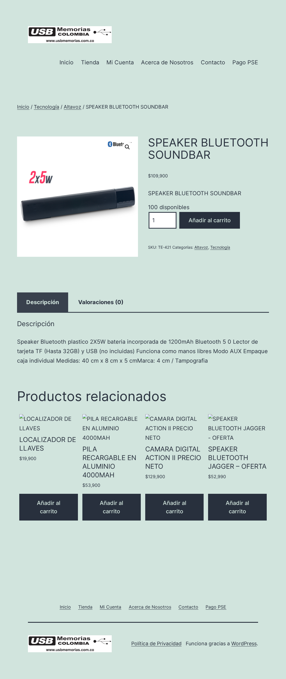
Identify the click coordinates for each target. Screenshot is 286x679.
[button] (127, 147)
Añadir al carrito (210, 220)
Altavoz (72, 107)
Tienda (90, 62)
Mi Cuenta (120, 62)
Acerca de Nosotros (167, 62)
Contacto (213, 62)
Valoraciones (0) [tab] (100, 302)
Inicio (66, 62)
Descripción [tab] (42, 302)
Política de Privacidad (156, 643)
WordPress (244, 643)
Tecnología (46, 107)
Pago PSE (245, 62)
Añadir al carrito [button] (48, 507)
